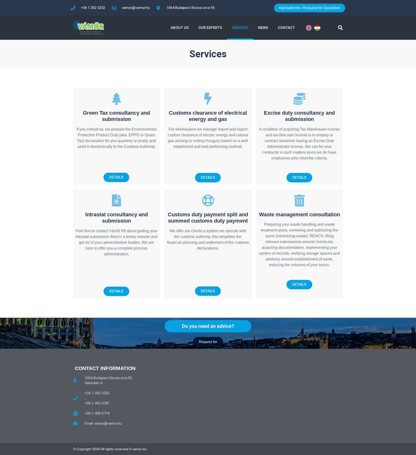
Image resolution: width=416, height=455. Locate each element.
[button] (340, 28)
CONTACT (286, 28)
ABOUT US (180, 28)
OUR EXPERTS (210, 28)
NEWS (263, 28)
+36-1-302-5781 (97, 403)
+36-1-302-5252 (97, 393)
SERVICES (240, 28)
